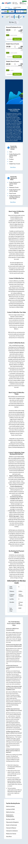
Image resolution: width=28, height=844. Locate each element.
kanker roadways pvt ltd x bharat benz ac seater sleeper (14, 197)
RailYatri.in (9, 680)
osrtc (10, 152)
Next (23, 17)
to (10, 806)
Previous (2, 17)
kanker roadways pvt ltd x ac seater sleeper (14, 155)
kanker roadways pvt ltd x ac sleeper (14, 190)
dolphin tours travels (14, 163)
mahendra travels (13, 187)
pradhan (11, 159)
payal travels (12, 193)
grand (11, 161)
